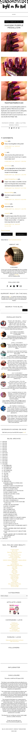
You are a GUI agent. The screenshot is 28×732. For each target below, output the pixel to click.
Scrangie (15, 581)
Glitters (23, 123)
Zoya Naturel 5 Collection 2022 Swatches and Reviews (17, 416)
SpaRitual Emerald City (10, 515)
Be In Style (14, 551)
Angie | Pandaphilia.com (11, 179)
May (5, 476)
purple (17, 125)
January (6, 537)
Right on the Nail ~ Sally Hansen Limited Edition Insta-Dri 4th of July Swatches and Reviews (17, 322)
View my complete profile (14, 276)
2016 (3, 454)
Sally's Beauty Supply (14, 628)
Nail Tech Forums (14, 641)
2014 (3, 457)
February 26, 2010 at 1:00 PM (15, 161)
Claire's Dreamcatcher (10, 514)
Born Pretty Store (14, 624)
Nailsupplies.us (14, 627)
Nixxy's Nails (15, 572)
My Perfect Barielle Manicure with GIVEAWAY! (17, 406)
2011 (3, 462)
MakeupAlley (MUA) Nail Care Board (14, 640)
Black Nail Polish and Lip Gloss (14, 552)
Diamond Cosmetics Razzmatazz (13, 485)
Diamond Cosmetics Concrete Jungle (14, 517)
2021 (3, 446)
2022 (3, 444)
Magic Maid (14, 568)
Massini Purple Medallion (11, 487)
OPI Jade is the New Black (10, 500)
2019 (3, 449)
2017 (3, 452)
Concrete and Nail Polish (15, 557)
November (7, 467)
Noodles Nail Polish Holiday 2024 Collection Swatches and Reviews (17, 383)
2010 (3, 464)
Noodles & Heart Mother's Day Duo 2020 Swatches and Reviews (17, 352)
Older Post (20, 234)
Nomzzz (14, 573)
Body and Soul (14, 553)
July (5, 473)
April (5, 478)
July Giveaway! (17, 373)
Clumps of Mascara (14, 556)
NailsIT (14, 569)
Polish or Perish (14, 578)
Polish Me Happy (15, 577)
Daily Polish (14, 558)
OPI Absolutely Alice (9, 520)
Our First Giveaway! (9, 506)
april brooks (8, 165)
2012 (3, 460)
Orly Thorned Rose (9, 509)
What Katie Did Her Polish (14, 584)
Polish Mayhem (14, 576)
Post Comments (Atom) (14, 239)
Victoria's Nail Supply (15, 631)
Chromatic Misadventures (14, 555)
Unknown (7, 204)
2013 (3, 459)
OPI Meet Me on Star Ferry (11, 504)
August (6, 471)
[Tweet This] (11, 128)
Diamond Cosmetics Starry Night (13, 519)
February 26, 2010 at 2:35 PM (15, 174)
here (24, 432)
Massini (11, 125)
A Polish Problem (14, 549)
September (7, 470)
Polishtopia (14, 580)
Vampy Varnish (14, 582)
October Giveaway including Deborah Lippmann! (17, 333)
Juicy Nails (14, 566)
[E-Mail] (17, 274)
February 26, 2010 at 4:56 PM (15, 199)
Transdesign (15, 629)
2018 (3, 451)
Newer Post (7, 234)
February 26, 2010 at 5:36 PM (15, 209)
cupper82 (7, 213)
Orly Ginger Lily (8, 507)
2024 (3, 441)
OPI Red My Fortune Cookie (11, 493)
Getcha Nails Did (15, 564)
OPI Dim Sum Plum (8, 497)
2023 (3, 443)
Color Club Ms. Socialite (10, 523)
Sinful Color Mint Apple (10, 489)
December (7, 465)
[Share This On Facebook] (9, 128)
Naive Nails (14, 570)
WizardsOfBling (9, 192)
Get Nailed (14, 562)
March (6, 479)
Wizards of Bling (15, 585)
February (6, 481)
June (5, 475)
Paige (6, 141)
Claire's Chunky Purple (10, 492)
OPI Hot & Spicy (7, 495)
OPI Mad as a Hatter (9, 522)
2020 (3, 448)
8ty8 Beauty (15, 623)
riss (5, 152)
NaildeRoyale (14, 625)
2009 (3, 538)
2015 (3, 456)
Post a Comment (5, 230)
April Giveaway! (17, 342)
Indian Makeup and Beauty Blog (14, 565)
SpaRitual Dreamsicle (9, 512)
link (10, 296)
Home (14, 14)
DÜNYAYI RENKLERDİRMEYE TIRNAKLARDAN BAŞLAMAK (14, 560)
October (6, 468)
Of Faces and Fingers (14, 574)
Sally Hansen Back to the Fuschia (13, 490)
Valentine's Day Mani (9, 511)
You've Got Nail (14, 586)
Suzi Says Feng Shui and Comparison (14, 498)
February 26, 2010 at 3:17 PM (15, 188)
